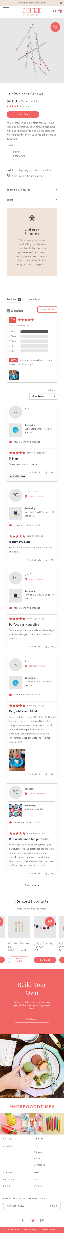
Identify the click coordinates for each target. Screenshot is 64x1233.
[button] (18, 106)
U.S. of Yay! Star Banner (44, 945)
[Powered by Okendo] (15, 311)
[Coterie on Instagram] (42, 1221)
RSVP (54, 1206)
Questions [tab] (34, 299)
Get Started (32, 1019)
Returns (38, 1158)
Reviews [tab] (13, 299)
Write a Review (47, 309)
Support (38, 1139)
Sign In (7, 1186)
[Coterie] (32, 12)
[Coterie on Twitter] (33, 1221)
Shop (36, 1173)
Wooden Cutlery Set (19, 945)
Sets (36, 1180)
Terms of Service (48, 1230)
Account (8, 1173)
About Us (8, 1146)
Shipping (38, 1152)
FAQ (36, 1146)
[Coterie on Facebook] (23, 1221)
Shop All (38, 1186)
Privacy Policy (30, 1230)
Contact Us (39, 1165)
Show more (30, 885)
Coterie (7, 1139)
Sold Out (23, 114)
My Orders (8, 1180)
